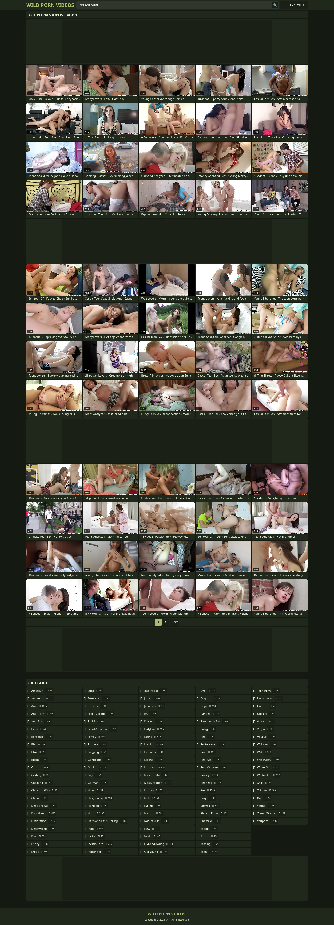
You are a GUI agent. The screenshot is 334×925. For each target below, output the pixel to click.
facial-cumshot (102, 729)
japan (152, 698)
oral (208, 691)
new (151, 829)
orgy (208, 706)
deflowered (42, 829)
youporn (267, 821)
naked (152, 806)
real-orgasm (213, 767)
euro (95, 691)
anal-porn (42, 714)
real (208, 752)
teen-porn (268, 691)
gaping (97, 767)
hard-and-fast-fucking (107, 821)
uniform (266, 706)
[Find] (275, 5)
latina (152, 737)
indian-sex (99, 852)
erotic (39, 852)
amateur (42, 691)
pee (207, 737)
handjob (98, 806)
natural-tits (156, 821)
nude (152, 836)
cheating (41, 783)
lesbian (153, 744)
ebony (39, 844)
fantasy (97, 744)
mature (153, 790)
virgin (265, 729)
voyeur (266, 737)
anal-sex (41, 721)
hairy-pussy (100, 798)
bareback (41, 737)
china (39, 798)
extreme (97, 706)
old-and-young (158, 844)
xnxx (264, 783)
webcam (266, 744)
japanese (154, 706)
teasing (209, 844)
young (265, 806)
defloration (43, 821)
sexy (208, 798)
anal (39, 706)
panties (210, 714)
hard (96, 813)
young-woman (271, 813)
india (95, 829)
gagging (97, 752)
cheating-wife (44, 790)
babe (38, 729)
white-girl (268, 767)
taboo (209, 829)
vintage (266, 721)
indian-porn (100, 844)
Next (175, 622)
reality (209, 775)
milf (151, 798)
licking (153, 760)
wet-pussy (268, 760)
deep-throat (43, 806)
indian (96, 836)
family (96, 737)
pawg (208, 729)
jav (150, 714)
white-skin (268, 775)
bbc (38, 744)
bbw (38, 752)
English (295, 5)
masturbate (155, 775)
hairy (95, 790)
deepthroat (43, 813)
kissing (153, 721)
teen (209, 852)
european (98, 698)
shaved (210, 806)
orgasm (210, 698)
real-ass (210, 760)
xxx (263, 798)
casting (40, 775)
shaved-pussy (214, 813)
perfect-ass (212, 744)
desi (38, 836)
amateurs (42, 698)
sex (208, 790)
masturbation (157, 783)
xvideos (266, 790)
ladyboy (154, 729)
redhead (211, 783)
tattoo (209, 836)
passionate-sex (214, 721)
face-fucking (100, 714)
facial (96, 721)
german (97, 783)
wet (264, 752)
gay (94, 775)
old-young (155, 852)
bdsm (39, 760)
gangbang (99, 760)
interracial (155, 691)
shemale (210, 821)
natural (153, 813)
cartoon (40, 767)
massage (154, 767)
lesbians (153, 752)
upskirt (265, 714)
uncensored (269, 698)
